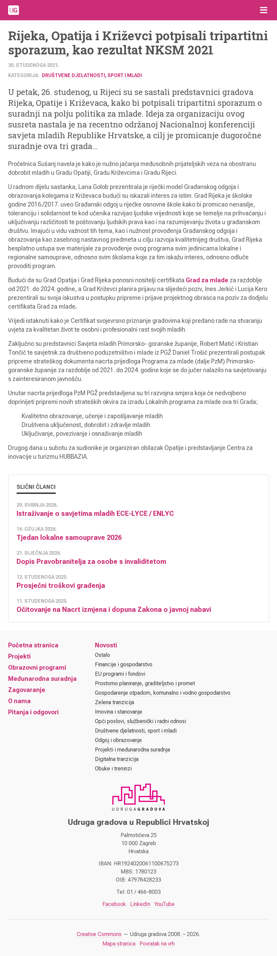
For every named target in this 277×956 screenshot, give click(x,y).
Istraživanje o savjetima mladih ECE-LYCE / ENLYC (95, 513)
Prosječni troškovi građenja (61, 585)
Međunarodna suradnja (42, 678)
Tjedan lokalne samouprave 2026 (69, 537)
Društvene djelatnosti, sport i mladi (92, 75)
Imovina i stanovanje (118, 712)
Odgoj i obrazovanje (118, 740)
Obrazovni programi (37, 667)
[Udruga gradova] (13, 10)
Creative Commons (99, 934)
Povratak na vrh (157, 943)
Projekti (19, 656)
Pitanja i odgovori (33, 712)
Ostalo (102, 655)
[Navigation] (263, 10)
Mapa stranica (118, 943)
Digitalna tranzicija (116, 759)
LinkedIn (140, 904)
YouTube (164, 904)
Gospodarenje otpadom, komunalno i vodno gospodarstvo (162, 693)
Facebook (114, 904)
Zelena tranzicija (114, 702)
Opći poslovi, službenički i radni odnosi (140, 721)
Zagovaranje (26, 689)
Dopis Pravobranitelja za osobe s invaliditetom (91, 561)
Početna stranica (33, 645)
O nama (19, 700)
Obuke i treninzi (113, 768)
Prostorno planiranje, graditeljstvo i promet (145, 683)
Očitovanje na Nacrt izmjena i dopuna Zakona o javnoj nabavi (114, 609)
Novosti (106, 645)
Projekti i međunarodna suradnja (132, 749)
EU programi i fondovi (120, 674)
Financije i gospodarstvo (123, 664)
